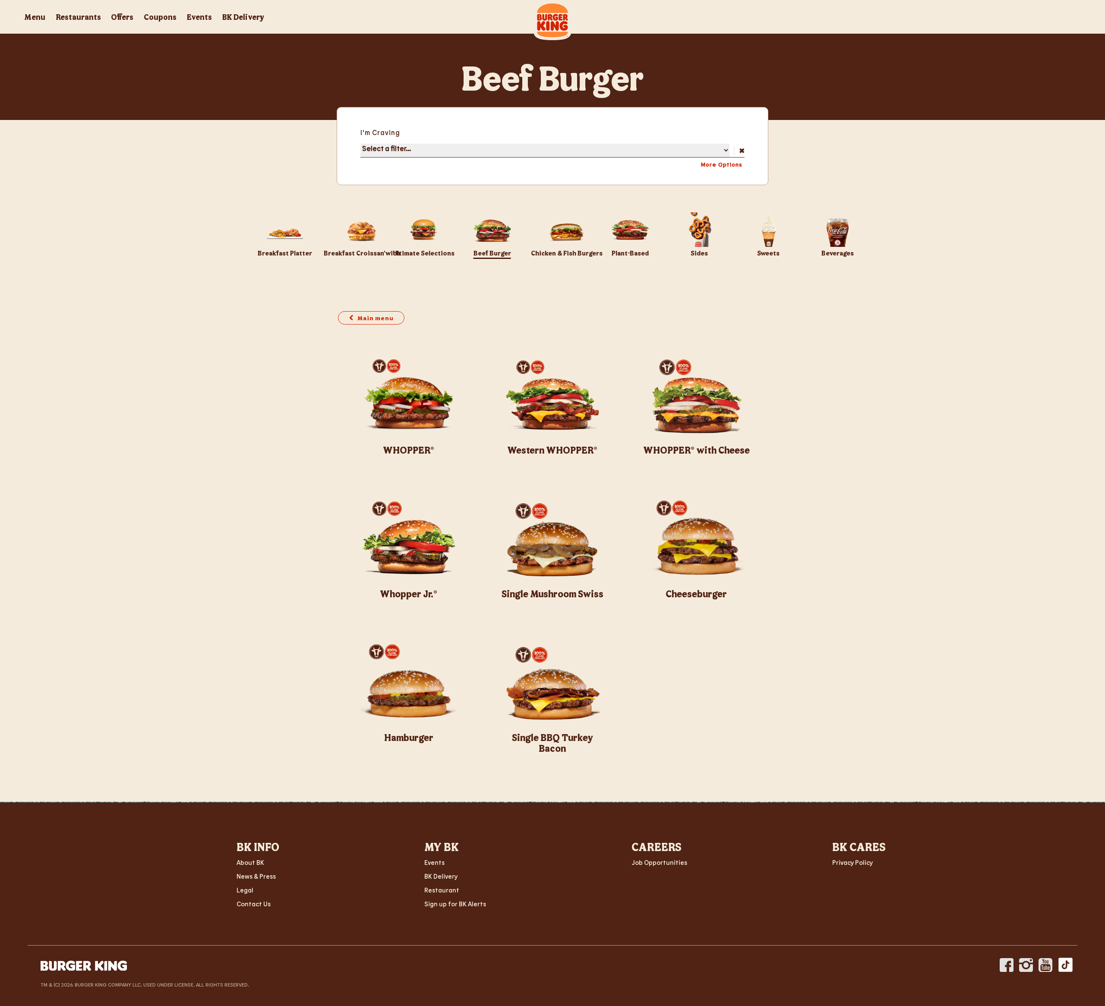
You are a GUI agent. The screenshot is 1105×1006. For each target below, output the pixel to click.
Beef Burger (492, 253)
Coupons (160, 17)
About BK (250, 862)
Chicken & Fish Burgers (567, 253)
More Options (721, 164)
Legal (245, 890)
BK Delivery (243, 17)
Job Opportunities (659, 862)
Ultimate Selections (424, 253)
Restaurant (441, 890)
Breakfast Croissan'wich (362, 253)
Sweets (768, 253)
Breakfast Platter (285, 253)
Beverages (837, 253)
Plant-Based (630, 253)
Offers (122, 17)
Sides (699, 253)
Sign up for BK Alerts (455, 904)
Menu (34, 17)
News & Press (256, 876)
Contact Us (254, 904)
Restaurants (78, 17)
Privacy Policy (852, 862)
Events (199, 17)
